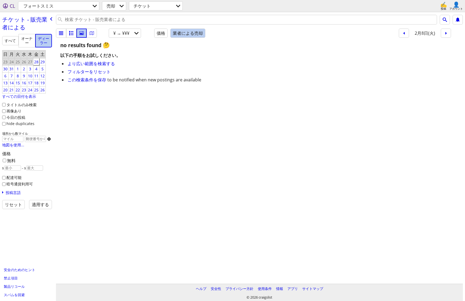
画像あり (14, 110)
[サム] (71, 33)
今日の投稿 (15, 117)
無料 (11, 161)
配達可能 (14, 177)
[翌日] (446, 33)
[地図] (92, 33)
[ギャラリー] (81, 33)
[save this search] (458, 20)
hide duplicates (20, 123)
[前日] (404, 33)
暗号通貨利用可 (19, 183)
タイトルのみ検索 (21, 104)
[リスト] (61, 33)
